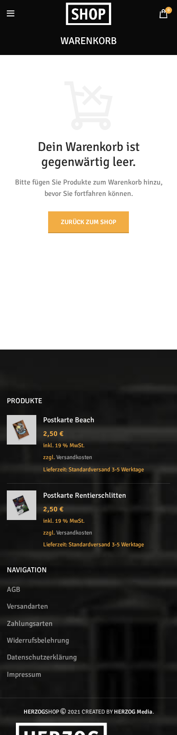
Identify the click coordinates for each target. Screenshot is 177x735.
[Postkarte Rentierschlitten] (21, 521)
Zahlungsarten (30, 623)
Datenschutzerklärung (42, 657)
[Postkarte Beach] (21, 445)
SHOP (41, 711)
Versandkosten (74, 457)
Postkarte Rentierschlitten (84, 495)
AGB (13, 589)
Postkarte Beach (68, 420)
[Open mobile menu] (10, 14)
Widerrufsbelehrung (38, 640)
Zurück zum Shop (88, 222)
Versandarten (27, 606)
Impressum (24, 674)
